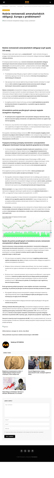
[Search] (50, 2)
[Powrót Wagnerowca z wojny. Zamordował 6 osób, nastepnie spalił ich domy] (40, 362)
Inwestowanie (20, 6)
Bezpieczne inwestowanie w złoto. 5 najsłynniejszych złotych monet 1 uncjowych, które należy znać (12, 372)
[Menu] (4, 2)
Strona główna (5, 6)
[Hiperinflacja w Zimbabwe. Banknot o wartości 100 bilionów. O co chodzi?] (14, 383)
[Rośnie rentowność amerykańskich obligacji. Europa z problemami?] (27, 32)
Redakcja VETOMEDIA (17, 342)
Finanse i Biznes (13, 6)
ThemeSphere (34, 457)
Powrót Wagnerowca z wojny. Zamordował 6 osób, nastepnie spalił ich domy (39, 372)
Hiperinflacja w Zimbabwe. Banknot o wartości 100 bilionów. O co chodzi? (13, 392)
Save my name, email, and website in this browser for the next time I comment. (24, 432)
